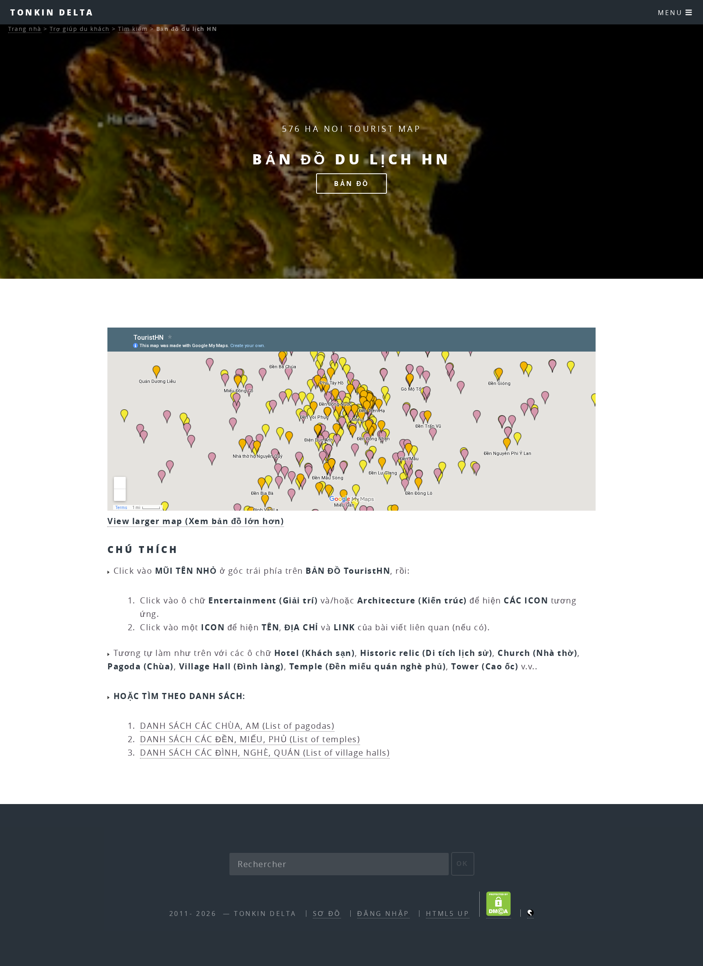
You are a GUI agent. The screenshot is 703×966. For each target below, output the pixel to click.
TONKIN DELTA (52, 12)
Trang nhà (24, 29)
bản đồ (351, 183)
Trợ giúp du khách (80, 29)
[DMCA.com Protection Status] (498, 913)
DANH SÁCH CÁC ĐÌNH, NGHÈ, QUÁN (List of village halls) (265, 752)
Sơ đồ (327, 913)
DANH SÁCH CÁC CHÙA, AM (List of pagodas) (237, 725)
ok (462, 863)
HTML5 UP (447, 913)
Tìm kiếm (133, 29)
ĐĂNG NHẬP (383, 913)
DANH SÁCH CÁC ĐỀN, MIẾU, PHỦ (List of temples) (250, 739)
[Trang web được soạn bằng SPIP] (530, 913)
